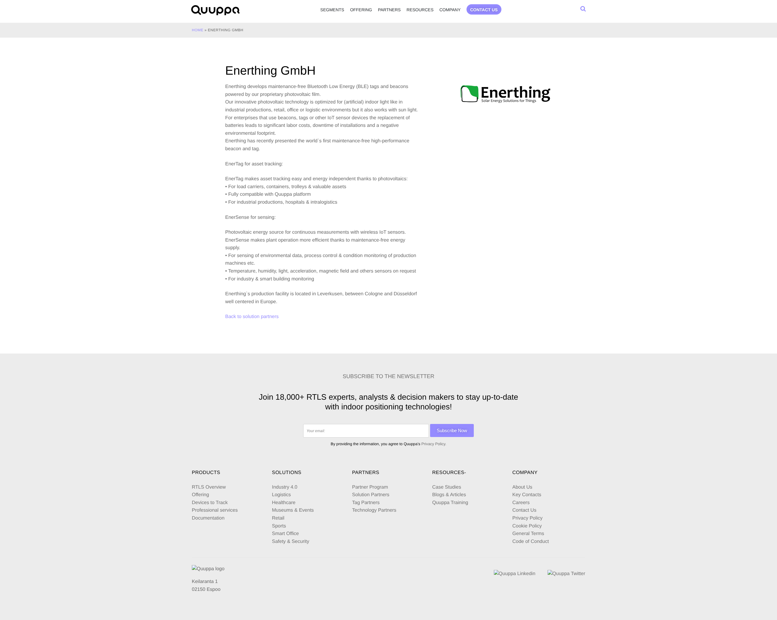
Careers (521, 502)
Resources (420, 9)
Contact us (484, 9)
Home (197, 30)
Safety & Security (290, 541)
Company (450, 9)
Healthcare (283, 502)
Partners (389, 9)
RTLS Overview (209, 487)
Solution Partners (370, 494)
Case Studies (446, 487)
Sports (279, 526)
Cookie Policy (527, 526)
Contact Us (524, 510)
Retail (278, 518)
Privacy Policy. (433, 444)
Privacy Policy (527, 518)
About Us (522, 487)
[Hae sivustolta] (583, 9)
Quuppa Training (450, 502)
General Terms (528, 533)
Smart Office (285, 533)
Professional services (215, 510)
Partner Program (370, 487)
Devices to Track (210, 502)
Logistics (281, 494)
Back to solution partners (252, 316)
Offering (361, 9)
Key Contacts (526, 494)
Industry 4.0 (284, 487)
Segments (332, 9)
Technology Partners (374, 510)
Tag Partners (366, 502)
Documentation (208, 518)
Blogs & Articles (449, 494)
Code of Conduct (530, 541)
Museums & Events (293, 510)
